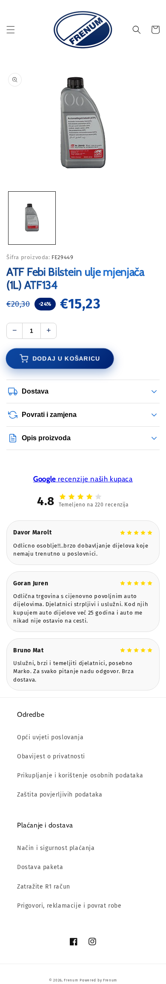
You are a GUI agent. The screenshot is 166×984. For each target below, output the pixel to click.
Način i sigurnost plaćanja (56, 848)
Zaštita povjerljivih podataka (59, 794)
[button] (10, 29)
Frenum (71, 980)
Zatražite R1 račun (43, 886)
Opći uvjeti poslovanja (50, 737)
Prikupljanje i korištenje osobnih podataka (80, 775)
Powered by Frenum (98, 980)
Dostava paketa (40, 867)
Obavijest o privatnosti (51, 756)
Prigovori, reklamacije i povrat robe (69, 905)
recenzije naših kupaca (82, 479)
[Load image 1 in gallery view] (32, 218)
